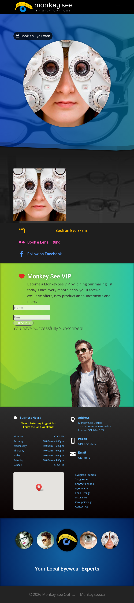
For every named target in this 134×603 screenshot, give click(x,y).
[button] (40, 487)
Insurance (81, 497)
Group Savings (83, 502)
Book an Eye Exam (35, 36)
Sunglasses (82, 479)
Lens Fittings (83, 493)
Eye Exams (81, 488)
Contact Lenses (84, 484)
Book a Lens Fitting (43, 242)
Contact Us (81, 506)
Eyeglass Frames (85, 474)
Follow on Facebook (44, 254)
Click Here (84, 457)
